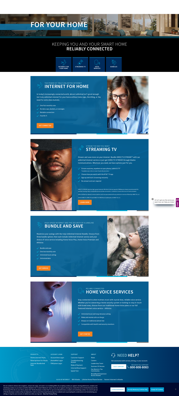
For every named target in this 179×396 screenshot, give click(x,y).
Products (34, 354)
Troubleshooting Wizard (77, 361)
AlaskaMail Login (57, 360)
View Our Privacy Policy (50, 394)
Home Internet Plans (38, 358)
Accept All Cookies (157, 389)
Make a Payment (77, 365)
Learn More (85, 202)
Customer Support (77, 358)
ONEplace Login (56, 363)
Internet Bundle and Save (37, 364)
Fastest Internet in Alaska (113, 379)
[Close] (175, 389)
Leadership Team (97, 363)
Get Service (43, 268)
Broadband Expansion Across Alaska (98, 374)
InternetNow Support (78, 368)
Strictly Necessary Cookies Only (137, 389)
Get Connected (45, 125)
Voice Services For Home (39, 360)
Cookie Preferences (117, 389)
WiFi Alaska (76, 379)
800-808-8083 (139, 367)
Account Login (56, 354)
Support (74, 354)
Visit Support (118, 367)
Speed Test (75, 371)
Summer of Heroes (98, 366)
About (93, 354)
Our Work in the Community (97, 370)
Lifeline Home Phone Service (92, 379)
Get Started (85, 334)
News (93, 358)
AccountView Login (57, 358)
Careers (93, 360)
